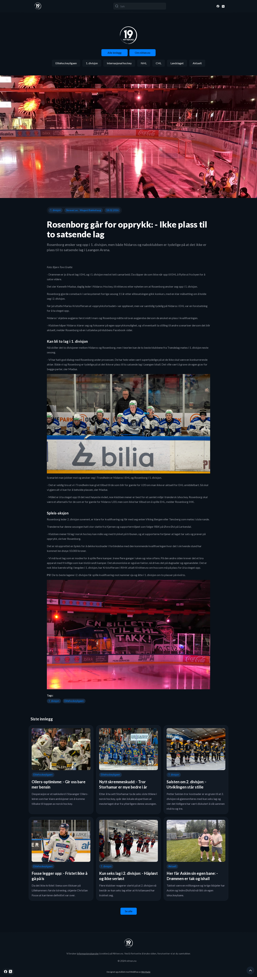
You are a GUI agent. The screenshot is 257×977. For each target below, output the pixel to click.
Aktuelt (197, 63)
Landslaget (177, 63)
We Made (145, 972)
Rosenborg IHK (184, 501)
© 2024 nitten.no (127, 960)
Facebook (119, 330)
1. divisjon (92, 63)
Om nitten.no (142, 52)
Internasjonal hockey (119, 63)
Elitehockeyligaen (66, 63)
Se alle (128, 911)
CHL (158, 63)
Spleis (77, 546)
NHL (144, 63)
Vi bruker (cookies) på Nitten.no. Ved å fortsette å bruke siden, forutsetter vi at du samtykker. (128, 953)
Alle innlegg (115, 52)
